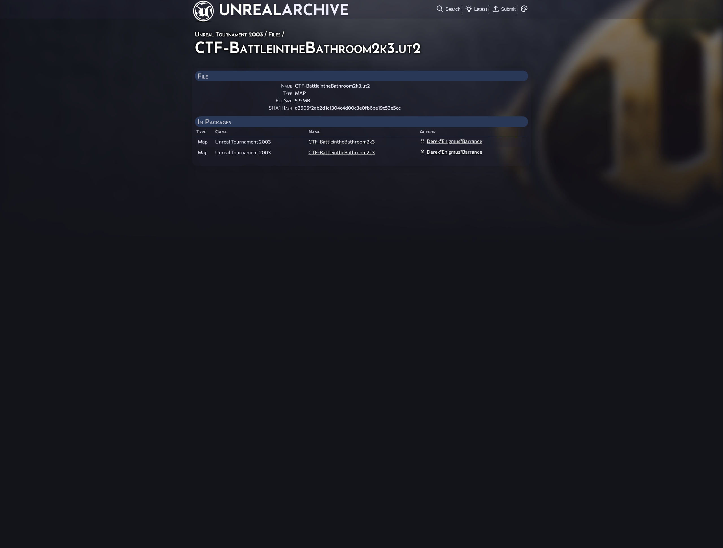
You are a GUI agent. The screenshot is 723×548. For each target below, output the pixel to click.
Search (452, 9)
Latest (480, 9)
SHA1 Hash (280, 108)
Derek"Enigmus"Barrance (454, 141)
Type (287, 93)
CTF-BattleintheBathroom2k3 (341, 142)
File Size (284, 100)
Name (286, 86)
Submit (508, 9)
